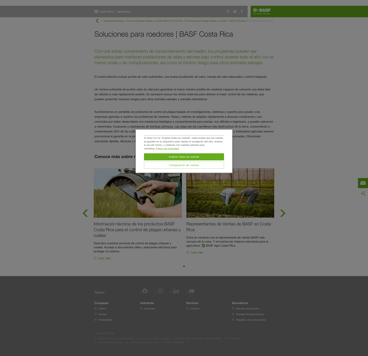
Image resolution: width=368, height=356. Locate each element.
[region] (184, 151)
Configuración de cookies (184, 165)
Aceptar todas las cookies (184, 156)
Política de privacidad (167, 148)
